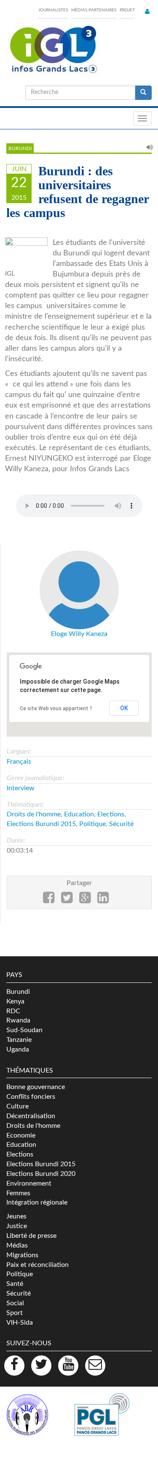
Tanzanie (19, 1039)
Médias (17, 1245)
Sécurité (121, 824)
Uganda (17, 1049)
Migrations (22, 1255)
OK (124, 708)
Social (15, 1303)
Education (79, 814)
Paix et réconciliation (37, 1264)
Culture (17, 1106)
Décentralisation (30, 1116)
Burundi (20, 148)
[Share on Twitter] (66, 900)
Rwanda (18, 1020)
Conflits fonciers (30, 1096)
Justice (16, 1226)
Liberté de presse (31, 1235)
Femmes (18, 1193)
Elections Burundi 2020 (40, 1173)
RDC (13, 1011)
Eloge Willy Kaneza (79, 634)
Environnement (28, 1183)
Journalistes (53, 10)
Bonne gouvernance (35, 1087)
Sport (14, 1312)
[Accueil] (52, 49)
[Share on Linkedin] (103, 900)
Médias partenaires (93, 10)
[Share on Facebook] (48, 900)
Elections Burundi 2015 (41, 824)
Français (19, 761)
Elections (110, 814)
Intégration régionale (36, 1202)
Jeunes (16, 1216)
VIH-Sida (19, 1322)
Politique (92, 824)
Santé (14, 1283)
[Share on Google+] (85, 900)
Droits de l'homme (34, 814)
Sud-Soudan (24, 1030)
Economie (20, 1135)
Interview (21, 788)
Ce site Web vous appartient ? (56, 708)
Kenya (15, 1001)
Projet (127, 10)
